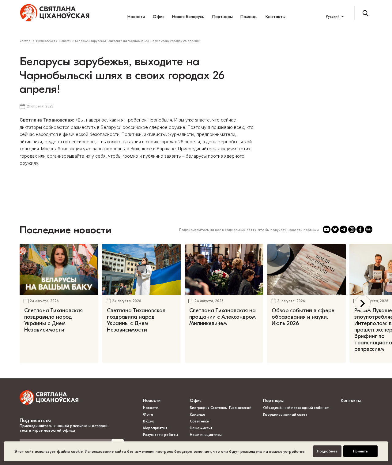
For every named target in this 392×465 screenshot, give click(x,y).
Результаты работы (160, 435)
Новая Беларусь (188, 16)
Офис (158, 16)
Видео (148, 421)
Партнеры (222, 16)
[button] (362, 303)
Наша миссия (201, 428)
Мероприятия (155, 428)
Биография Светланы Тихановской (220, 408)
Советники (199, 421)
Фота (148, 415)
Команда (197, 415)
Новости (136, 16)
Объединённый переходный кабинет (296, 408)
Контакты (275, 16)
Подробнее (327, 451)
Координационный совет (285, 415)
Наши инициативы (206, 435)
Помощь (249, 16)
